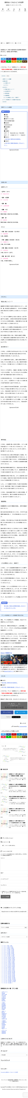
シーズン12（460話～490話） (9, 960)
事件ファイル (10, 43)
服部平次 (4, 1006)
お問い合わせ (15, 1081)
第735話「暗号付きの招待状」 (13, 139)
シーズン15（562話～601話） (8, 963)
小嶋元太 (4, 997)
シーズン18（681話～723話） (8, 967)
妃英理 (3, 1023)
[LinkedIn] (19, 59)
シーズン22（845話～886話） (9, 972)
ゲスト (6, 85)
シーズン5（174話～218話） (8, 951)
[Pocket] (3, 61)
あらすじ (4, 87)
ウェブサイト (4, 885)
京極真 (3, 1009)
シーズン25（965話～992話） (9, 976)
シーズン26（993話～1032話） (9, 977)
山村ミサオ (4, 1030)
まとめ (4, 101)
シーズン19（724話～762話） (8, 968)
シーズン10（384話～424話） (9, 957)
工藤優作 (4, 1021)
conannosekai (23, 726)
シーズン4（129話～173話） (8, 949)
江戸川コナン (5, 992)
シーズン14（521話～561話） (8, 962)
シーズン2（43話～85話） (8, 947)
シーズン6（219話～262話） (8, 952)
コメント (3, 858)
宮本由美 (4, 1016)
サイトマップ (4, 1080)
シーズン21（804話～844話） (9, 971)
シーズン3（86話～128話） (8, 948)
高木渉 (3, 1012)
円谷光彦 (4, 995)
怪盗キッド (4, 1028)
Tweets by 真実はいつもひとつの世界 (9, 1072)
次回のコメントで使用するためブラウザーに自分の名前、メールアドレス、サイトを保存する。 (14, 892)
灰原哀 (3, 999)
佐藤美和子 (4, 1013)
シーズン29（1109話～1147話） (9, 981)
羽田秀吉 (4, 1024)
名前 (2, 873)
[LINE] (8, 61)
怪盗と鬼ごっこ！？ (9, 89)
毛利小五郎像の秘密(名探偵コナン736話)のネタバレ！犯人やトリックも (17, 798)
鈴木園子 (4, 1004)
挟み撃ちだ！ (7, 91)
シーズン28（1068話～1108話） (9, 980)
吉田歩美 (4, 998)
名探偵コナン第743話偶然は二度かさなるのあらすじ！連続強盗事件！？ (17, 786)
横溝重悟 (4, 1032)
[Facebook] (8, 59)
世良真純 (4, 1005)
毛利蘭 (3, 993)
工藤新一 (4, 1003)
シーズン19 (18, 43)
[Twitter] (3, 59)
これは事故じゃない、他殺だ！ (11, 97)
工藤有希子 (4, 1022)
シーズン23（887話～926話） (9, 974)
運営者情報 (10, 1080)
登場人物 (4, 81)
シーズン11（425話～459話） (8, 958)
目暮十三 (4, 1011)
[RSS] (14, 61)
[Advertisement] (14, 26)
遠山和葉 (4, 1008)
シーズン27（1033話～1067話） (9, 979)
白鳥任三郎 (4, 1019)
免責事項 (16, 1080)
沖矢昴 (3, 1026)
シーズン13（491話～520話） (8, 961)
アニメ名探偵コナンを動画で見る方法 (11, 99)
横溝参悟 (4, 1033)
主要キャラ (7, 83)
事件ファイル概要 (6, 79)
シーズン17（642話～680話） (9, 966)
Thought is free (22, 1089)
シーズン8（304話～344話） (8, 954)
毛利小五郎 (4, 994)
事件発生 (6, 93)
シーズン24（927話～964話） (9, 975)
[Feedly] (19, 61)
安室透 (3, 1027)
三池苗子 (4, 1017)
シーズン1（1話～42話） (7, 945)
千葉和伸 (4, 1015)
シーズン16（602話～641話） (8, 965)
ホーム (3, 43)
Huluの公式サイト (9, 671)
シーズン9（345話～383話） (8, 956)
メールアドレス (5, 879)
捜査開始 (6, 95)
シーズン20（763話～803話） (8, 970)
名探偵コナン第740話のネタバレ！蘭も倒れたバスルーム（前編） (17, 810)
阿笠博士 (4, 1001)
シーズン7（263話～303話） (8, 953)
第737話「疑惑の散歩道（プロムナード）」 (13, 687)
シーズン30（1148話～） (7, 983)
